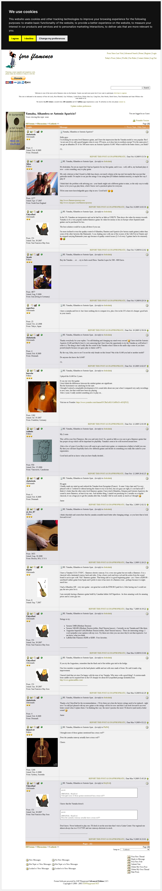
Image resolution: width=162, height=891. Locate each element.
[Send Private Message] (34, 131)
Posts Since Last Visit (115, 53)
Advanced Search (130, 53)
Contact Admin (143, 58)
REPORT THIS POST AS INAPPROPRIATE (107, 157)
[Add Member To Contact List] (38, 131)
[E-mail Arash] (31, 254)
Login (154, 53)
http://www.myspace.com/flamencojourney (76, 203)
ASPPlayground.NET (91, 883)
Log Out (153, 58)
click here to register (120, 93)
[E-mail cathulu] (31, 428)
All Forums (30, 124)
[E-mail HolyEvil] (31, 727)
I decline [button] (28, 38)
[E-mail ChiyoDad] (31, 211)
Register (148, 53)
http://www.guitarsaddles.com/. (71, 680)
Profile (124, 58)
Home (141, 53)
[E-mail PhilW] (31, 567)
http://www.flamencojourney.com (72, 200)
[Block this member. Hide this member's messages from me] (41, 131)
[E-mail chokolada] (31, 131)
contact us (122, 102)
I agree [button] (15, 38)
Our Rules (132, 58)
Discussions (42, 124)
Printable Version (142, 120)
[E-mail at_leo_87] (31, 509)
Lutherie (53, 124)
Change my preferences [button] (52, 38)
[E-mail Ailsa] (31, 161)
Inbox (119, 58)
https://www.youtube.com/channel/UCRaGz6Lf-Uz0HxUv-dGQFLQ (102, 402)
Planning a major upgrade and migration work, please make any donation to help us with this (20, 73)
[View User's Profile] (27, 131)
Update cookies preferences (81, 106)
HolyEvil (106, 783)
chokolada (107, 161)
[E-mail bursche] (31, 370)
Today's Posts (110, 58)
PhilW (105, 727)
